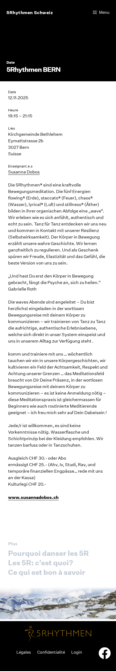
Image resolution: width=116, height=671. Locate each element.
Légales (23, 652)
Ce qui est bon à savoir (46, 572)
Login (76, 652)
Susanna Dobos (24, 172)
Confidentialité (51, 652)
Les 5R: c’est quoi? (40, 562)
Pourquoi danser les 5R (48, 553)
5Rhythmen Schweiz (29, 12)
